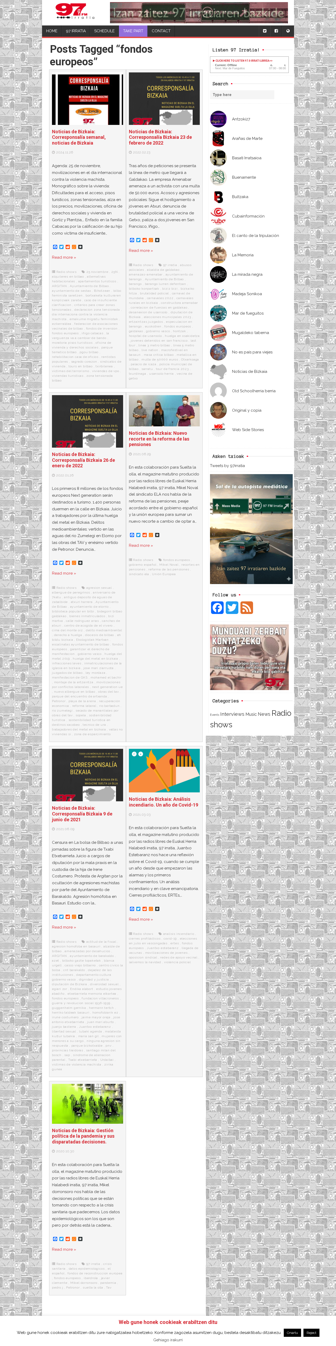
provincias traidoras (67, 1050)
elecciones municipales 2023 (167, 317)
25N (114, 272)
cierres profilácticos (145, 938)
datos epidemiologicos (87, 1268)
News (264, 714)
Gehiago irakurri (168, 1340)
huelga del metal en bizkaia (95, 658)
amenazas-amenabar (146, 274)
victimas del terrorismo (70, 371)
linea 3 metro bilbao (154, 345)
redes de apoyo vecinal (178, 957)
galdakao (136, 331)
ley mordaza (96, 673)
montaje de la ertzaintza (73, 682)
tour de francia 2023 (172, 369)
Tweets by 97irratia (227, 465)
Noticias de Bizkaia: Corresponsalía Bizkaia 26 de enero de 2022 (83, 460)
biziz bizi (169, 288)
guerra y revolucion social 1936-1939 (81, 1003)
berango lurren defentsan (165, 284)
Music (251, 714)
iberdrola (91, 1278)
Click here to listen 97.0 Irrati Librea (242, 60)
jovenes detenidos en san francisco (159, 340)
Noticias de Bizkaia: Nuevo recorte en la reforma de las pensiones (159, 438)
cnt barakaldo (74, 970)
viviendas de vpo (105, 371)
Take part (133, 31)
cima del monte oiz (67, 630)
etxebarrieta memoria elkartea (91, 993)
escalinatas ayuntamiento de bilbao (80, 644)
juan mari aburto (100, 1022)
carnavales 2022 (160, 298)
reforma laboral (84, 706)
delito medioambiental (104, 630)
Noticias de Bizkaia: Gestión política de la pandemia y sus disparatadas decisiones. (83, 1136)
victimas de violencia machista (76, 1064)
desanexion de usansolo (148, 312)
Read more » (64, 257)
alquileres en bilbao (68, 276)
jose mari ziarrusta (98, 668)
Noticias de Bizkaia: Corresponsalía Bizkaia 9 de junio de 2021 (82, 813)
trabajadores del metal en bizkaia (79, 729)
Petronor (58, 701)
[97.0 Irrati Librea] (75, 12)
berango (135, 284)
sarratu (147, 369)
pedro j (57, 1287)
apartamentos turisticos (97, 281)
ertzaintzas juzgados (146, 322)
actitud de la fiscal (101, 942)
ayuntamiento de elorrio (89, 606)
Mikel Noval (168, 564)
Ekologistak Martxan (92, 640)
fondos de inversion (102, 328)
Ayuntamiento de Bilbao (89, 286)
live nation (149, 350)
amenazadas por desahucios (87, 951)
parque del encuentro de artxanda (79, 696)
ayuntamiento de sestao (71, 291)
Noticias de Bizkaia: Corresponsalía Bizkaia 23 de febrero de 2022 (160, 137)
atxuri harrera (82, 602)
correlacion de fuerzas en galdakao (159, 307)
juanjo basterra (64, 1027)
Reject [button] (311, 1333)
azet (55, 960)
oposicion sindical (143, 957)
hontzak (179, 331)
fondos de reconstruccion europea (95, 1273)
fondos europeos (65, 333)
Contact (161, 31)
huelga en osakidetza (182, 336)
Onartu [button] (292, 1333)
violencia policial (177, 962)
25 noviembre (97, 272)
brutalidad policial (154, 293)
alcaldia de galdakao (163, 270)
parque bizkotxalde (87, 1045)
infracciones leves (66, 663)
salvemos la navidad (145, 962)
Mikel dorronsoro (83, 1283)
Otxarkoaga (190, 359)
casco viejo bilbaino (80, 965)
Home (51, 31)
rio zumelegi (62, 710)
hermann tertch (101, 1008)
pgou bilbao (89, 352)
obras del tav (108, 691)
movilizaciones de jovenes (166, 953)
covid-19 (170, 938)
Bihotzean (102, 291)
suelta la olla (93, 1287)
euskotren (153, 326)
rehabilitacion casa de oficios (75, 357)
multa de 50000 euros (159, 359)
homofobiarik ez (105, 1012)
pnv (108, 1045)
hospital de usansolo (145, 336)
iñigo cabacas (92, 333)
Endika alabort (81, 989)
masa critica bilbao (159, 355)
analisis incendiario (178, 934)
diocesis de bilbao (99, 635)
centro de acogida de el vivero (88, 625)
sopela (81, 715)
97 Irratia (76, 31)
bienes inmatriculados (87, 616)
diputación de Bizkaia (69, 984)
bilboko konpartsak (144, 288)
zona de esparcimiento (92, 734)
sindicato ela (139, 574)
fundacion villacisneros (100, 998)
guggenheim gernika (69, 1008)
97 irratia (170, 265)
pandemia (108, 1283)
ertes (174, 943)
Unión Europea (164, 574)
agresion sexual (99, 588)
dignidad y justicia (94, 979)
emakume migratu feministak (94, 319)
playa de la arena (82, 701)
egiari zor (59, 989)
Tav (108, 1287)
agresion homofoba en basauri (76, 946)
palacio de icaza (143, 364)
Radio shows (66, 272)
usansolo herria (161, 373)
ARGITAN (59, 286)
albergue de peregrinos (71, 592)
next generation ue (107, 687)
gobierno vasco (158, 331)
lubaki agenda (90, 1031)
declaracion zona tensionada (97, 309)
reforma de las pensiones (168, 569)
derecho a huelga (68, 635)
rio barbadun (109, 706)
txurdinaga (137, 373)
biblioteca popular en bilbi (73, 611)
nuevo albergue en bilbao (74, 691)
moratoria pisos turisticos (72, 343)
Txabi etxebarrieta (82, 1060)
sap (67, 1055)
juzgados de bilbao (67, 673)
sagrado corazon (84, 361)
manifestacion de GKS (70, 677)
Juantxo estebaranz (95, 1027)
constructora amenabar (179, 303)
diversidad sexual (104, 984)
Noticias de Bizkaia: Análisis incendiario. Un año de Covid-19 (163, 802)
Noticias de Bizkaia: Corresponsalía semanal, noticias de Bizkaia (79, 137)
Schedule (104, 31)
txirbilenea (104, 366)
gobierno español (142, 564)
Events (214, 714)
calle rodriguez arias (82, 621)
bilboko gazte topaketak (81, 960)
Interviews (232, 714)
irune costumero (65, 1017)
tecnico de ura (94, 725)
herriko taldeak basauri (70, 1012)
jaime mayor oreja (96, 1017)
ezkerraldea (61, 324)
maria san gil (88, 1036)
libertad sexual (64, 1031)
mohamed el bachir (106, 677)
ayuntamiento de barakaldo (92, 956)
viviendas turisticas (67, 376)
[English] (288, 31)
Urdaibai (107, 1060)
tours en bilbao (81, 366)
